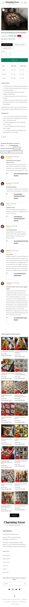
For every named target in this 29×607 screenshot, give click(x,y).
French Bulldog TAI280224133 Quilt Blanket (19, 196)
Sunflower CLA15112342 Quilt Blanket (21, 440)
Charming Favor (8, 599)
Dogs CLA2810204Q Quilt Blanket (6, 418)
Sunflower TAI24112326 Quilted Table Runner (7, 374)
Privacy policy (7, 601)
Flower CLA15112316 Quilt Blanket (20, 418)
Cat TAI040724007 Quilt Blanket (7, 351)
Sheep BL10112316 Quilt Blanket (6, 396)
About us (5, 569)
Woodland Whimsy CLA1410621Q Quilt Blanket (20, 374)
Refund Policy (6, 558)
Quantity (3, 51)
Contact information (15, 603)
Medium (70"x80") (19, 44)
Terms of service (15, 601)
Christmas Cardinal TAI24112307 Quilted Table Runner (6, 462)
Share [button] (4, 137)
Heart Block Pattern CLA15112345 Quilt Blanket (20, 396)
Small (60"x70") (7, 44)
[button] (3, 2)
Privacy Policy (6, 562)
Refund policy (24, 599)
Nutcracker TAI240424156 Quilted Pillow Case (6, 506)
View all (14, 515)
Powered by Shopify (16, 599)
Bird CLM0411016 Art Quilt (20, 505)
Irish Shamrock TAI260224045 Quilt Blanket (19, 218)
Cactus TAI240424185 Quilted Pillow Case (21, 484)
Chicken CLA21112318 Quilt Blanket (7, 484)
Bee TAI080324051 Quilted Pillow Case (6, 440)
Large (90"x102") (7, 48)
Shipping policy (7, 555)
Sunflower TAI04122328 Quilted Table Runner (21, 352)
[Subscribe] (24, 584)
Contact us (5, 565)
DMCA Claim (6, 572)
